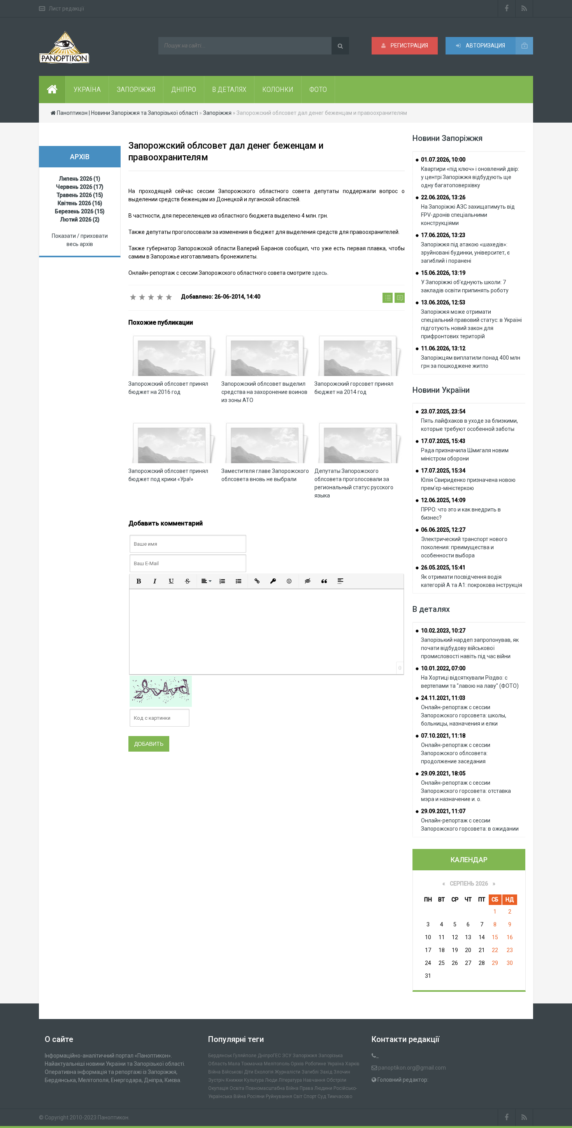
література (290, 1080)
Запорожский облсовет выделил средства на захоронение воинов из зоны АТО (264, 392)
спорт (310, 1096)
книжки (234, 1080)
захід (326, 1072)
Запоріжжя (305, 1055)
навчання (314, 1080)
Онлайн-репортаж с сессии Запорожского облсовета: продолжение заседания (455, 753)
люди (271, 1080)
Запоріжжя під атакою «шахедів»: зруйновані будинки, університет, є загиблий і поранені (465, 252)
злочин (341, 1072)
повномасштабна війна (272, 1088)
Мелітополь (277, 1064)
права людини (316, 1088)
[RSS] (524, 8)
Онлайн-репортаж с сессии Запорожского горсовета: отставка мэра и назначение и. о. (466, 791)
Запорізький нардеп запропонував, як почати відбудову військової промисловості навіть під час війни (470, 648)
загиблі (310, 1072)
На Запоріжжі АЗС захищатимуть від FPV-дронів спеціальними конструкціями (468, 215)
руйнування (279, 1096)
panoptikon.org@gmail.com (412, 1068)
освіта (237, 1088)
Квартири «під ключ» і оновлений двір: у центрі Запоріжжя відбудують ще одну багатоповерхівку (470, 177)
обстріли (336, 1080)
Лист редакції (66, 8)
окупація (218, 1088)
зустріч (216, 1080)
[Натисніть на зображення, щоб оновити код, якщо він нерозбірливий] (161, 691)
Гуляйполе (244, 1055)
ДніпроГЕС (269, 1055)
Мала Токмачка (245, 1064)
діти (248, 1072)
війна (214, 1072)
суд (322, 1096)
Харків (352, 1064)
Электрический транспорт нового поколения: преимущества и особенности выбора (464, 547)
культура (254, 1080)
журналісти (287, 1072)
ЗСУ (286, 1055)
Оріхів (297, 1064)
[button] (138, 581)
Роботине (315, 1064)
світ (297, 1096)
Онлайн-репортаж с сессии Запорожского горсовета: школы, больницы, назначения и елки (463, 715)
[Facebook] (507, 8)
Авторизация (485, 45)
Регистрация (409, 45)
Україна (335, 1064)
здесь (319, 273)
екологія (264, 1072)
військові (232, 1072)
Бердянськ (220, 1055)
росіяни (256, 1096)
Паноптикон (113, 1117)
